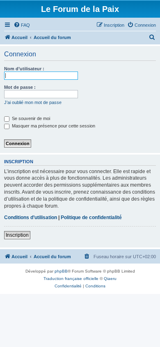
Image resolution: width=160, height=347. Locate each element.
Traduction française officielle (70, 278)
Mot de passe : (20, 87)
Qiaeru (110, 278)
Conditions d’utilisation (30, 217)
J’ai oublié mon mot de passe (33, 102)
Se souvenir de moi (30, 118)
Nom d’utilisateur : (24, 68)
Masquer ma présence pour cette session (53, 125)
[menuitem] (22, 25)
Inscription (17, 235)
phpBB (61, 271)
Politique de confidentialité (91, 217)
